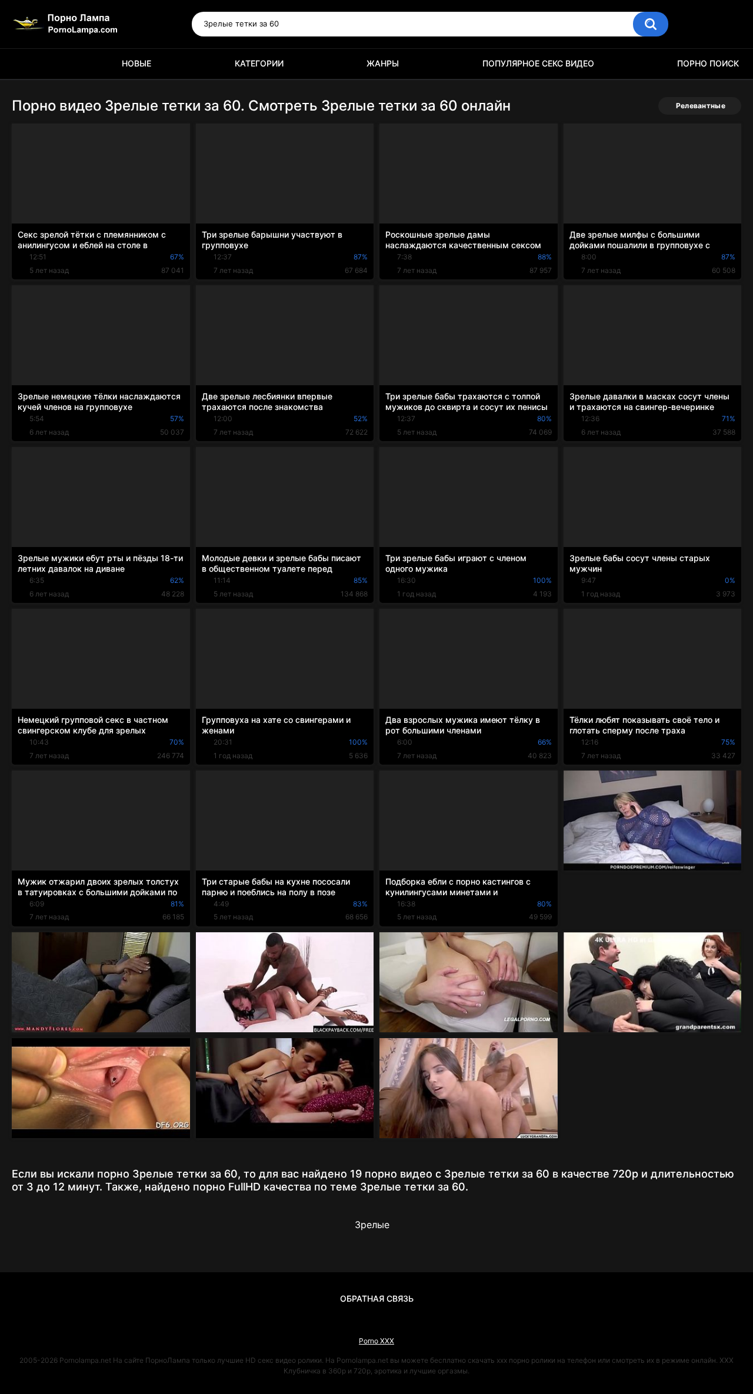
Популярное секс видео (538, 63)
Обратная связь (377, 1298)
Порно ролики (26, 64)
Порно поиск (708, 63)
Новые (136, 63)
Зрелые (372, 1224)
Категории (259, 63)
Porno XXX (376, 1340)
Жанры (382, 63)
